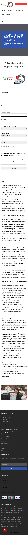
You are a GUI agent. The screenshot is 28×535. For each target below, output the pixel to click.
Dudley (3, 512)
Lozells (10, 517)
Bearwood (16, 507)
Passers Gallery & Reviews (10, 18)
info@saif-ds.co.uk (7, 424)
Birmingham (4, 508)
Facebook (5, 478)
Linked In (5, 484)
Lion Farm (3, 517)
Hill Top (17, 514)
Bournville (19, 508)
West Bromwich (13, 524)
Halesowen (16, 512)
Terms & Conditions (5, 436)
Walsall (14, 523)
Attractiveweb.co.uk (14, 532)
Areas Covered (6, 14)
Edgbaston (9, 512)
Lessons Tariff (20, 10)
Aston (2, 507)
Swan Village (18, 521)
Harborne (11, 514)
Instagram (5, 487)
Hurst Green (4, 515)
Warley (19, 523)
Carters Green (12, 510)
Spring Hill (11, 521)
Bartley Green (9, 507)
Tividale (8, 523)
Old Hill (15, 517)
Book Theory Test (5, 441)
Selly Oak (17, 519)
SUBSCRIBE (14, 468)
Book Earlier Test (5, 443)
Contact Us (3, 448)
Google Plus (5, 480)
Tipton (3, 523)
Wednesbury (4, 524)
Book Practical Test (5, 438)
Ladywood (11, 515)
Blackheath (12, 508)
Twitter (4, 482)
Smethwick (4, 521)
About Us (11, 10)
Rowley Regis (10, 519)
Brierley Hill (4, 510)
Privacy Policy (4, 446)
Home (3, 10)
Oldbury (20, 517)
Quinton (3, 519)
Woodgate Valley (14, 526)
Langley (17, 515)
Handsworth (4, 514)
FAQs (22, 18)
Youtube (5, 485)
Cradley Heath (21, 510)
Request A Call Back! (21, 4)
